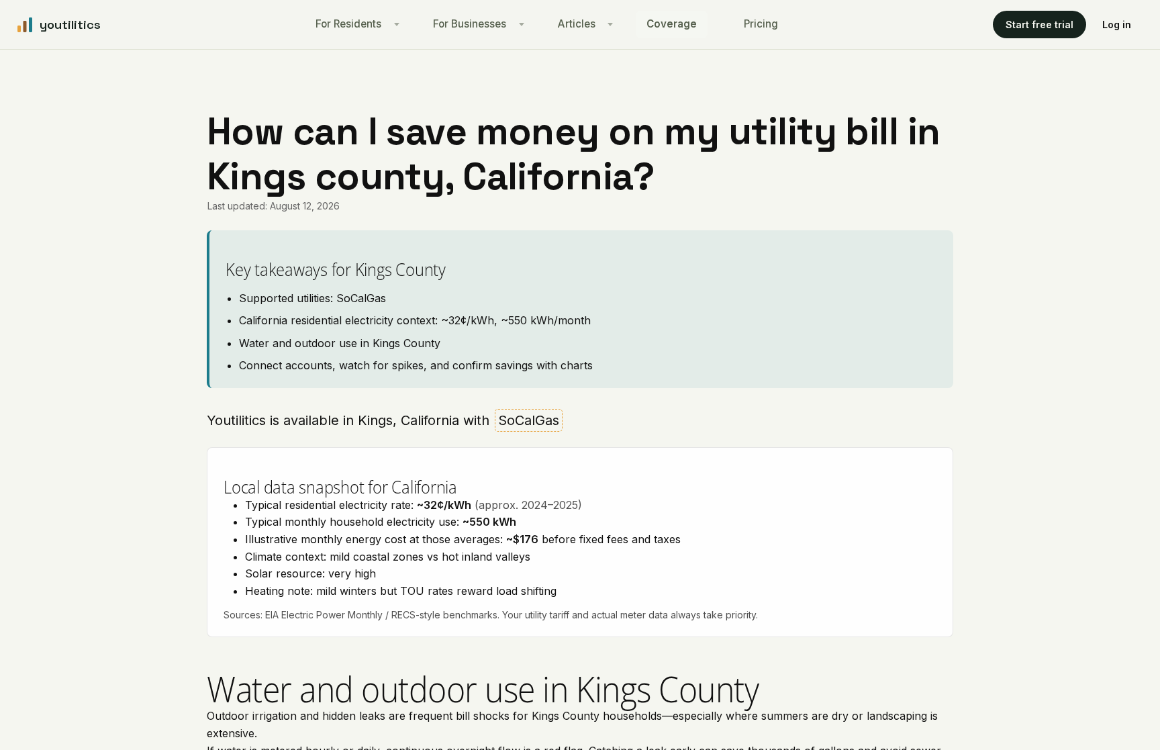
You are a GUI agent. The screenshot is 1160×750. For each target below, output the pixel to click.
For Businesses (469, 23)
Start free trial (1039, 24)
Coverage (671, 23)
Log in (1116, 24)
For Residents (348, 23)
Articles (576, 23)
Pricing (761, 23)
